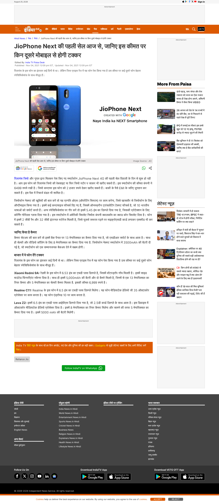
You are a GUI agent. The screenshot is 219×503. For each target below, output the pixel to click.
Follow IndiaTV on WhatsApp (81, 368)
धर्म (112, 29)
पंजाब (150, 442)
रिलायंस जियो (21, 178)
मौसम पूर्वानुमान (19, 445)
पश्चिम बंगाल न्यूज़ (154, 417)
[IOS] (183, 1)
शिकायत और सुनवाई (21, 421)
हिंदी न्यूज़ (31, 345)
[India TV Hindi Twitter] (192, 1)
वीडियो (54, 29)
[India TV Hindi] (33, 29)
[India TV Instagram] (32, 476)
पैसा (95, 29)
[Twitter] (25, 476)
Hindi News (19, 38)
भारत (62, 29)
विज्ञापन (17, 417)
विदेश (70, 29)
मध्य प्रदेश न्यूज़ (154, 425)
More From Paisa (174, 84)
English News (20, 429)
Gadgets (100, 345)
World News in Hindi (68, 413)
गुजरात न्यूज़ (152, 438)
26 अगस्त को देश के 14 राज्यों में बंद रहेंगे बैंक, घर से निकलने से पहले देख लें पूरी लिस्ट (190, 114)
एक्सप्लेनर (129, 29)
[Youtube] (39, 476)
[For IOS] (193, 476)
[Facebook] (17, 476)
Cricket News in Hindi (69, 425)
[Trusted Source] (46, 168)
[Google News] (24, 168)
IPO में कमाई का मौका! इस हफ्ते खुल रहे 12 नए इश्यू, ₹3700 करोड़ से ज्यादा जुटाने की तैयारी (190, 129)
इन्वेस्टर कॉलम (19, 425)
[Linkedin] (47, 476)
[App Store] (119, 476)
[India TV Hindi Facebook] (190, 1)
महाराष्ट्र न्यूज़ (153, 429)
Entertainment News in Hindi (72, 417)
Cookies (40, 499)
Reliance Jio (22, 359)
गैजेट (36, 38)
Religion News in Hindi (69, 434)
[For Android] (166, 476)
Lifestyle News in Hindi (70, 446)
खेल (88, 29)
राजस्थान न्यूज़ (153, 434)
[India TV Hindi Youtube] (195, 1)
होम (46, 29)
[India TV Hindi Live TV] (201, 29)
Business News (66, 429)
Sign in (201, 1)
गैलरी (119, 29)
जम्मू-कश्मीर (152, 455)
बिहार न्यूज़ (152, 421)
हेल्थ (138, 29)
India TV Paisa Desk (35, 62)
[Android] (186, 1)
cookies (143, 499)
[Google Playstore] (93, 476)
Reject (176, 499)
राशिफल (104, 29)
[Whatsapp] (144, 168)
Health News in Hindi (69, 442)
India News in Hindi (68, 409)
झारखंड (151, 459)
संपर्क (16, 409)
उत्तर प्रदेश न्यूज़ (154, 409)
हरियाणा (151, 446)
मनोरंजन (79, 29)
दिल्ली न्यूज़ (152, 413)
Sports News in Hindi (69, 421)
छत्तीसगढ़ (151, 450)
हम (15, 413)
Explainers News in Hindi (71, 438)
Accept (158, 499)
